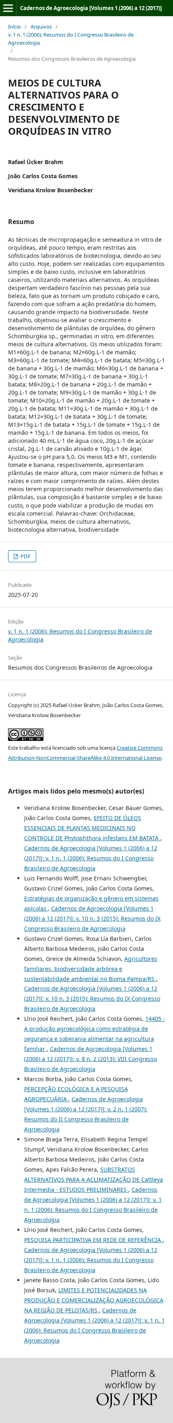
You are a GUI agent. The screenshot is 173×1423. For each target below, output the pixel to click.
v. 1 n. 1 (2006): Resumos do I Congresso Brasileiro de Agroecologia (71, 38)
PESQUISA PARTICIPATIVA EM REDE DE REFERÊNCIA (93, 1240)
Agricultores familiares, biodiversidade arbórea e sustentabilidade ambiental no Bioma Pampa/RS (90, 969)
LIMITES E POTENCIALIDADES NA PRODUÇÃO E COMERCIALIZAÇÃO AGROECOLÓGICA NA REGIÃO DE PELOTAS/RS (93, 1300)
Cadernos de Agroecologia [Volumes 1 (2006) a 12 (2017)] (91, 8)
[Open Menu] (8, 8)
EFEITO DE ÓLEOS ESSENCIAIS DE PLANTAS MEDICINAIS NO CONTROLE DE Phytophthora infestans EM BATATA (92, 828)
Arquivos (41, 26)
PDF (25, 556)
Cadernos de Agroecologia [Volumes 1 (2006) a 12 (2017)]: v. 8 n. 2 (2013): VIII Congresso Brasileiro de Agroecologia (90, 1059)
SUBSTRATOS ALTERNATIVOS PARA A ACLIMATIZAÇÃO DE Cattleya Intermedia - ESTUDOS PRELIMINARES (93, 1179)
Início (14, 26)
